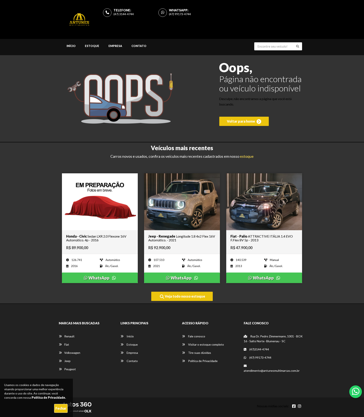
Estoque (92, 46)
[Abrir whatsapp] (355, 391)
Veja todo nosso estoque (184, 296)
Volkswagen (72, 352)
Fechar (60, 408)
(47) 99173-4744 (180, 14)
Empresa (115, 46)
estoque (247, 156)
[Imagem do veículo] (100, 201)
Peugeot (70, 369)
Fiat (66, 344)
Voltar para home (241, 121)
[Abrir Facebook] (294, 406)
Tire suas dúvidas (199, 352)
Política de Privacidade (202, 361)
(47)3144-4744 (259, 349)
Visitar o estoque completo (205, 344)
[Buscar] (297, 46)
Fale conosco (196, 336)
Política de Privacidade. (49, 397)
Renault (69, 336)
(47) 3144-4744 (124, 14)
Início (71, 46)
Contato (138, 46)
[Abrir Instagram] (299, 406)
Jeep (67, 361)
